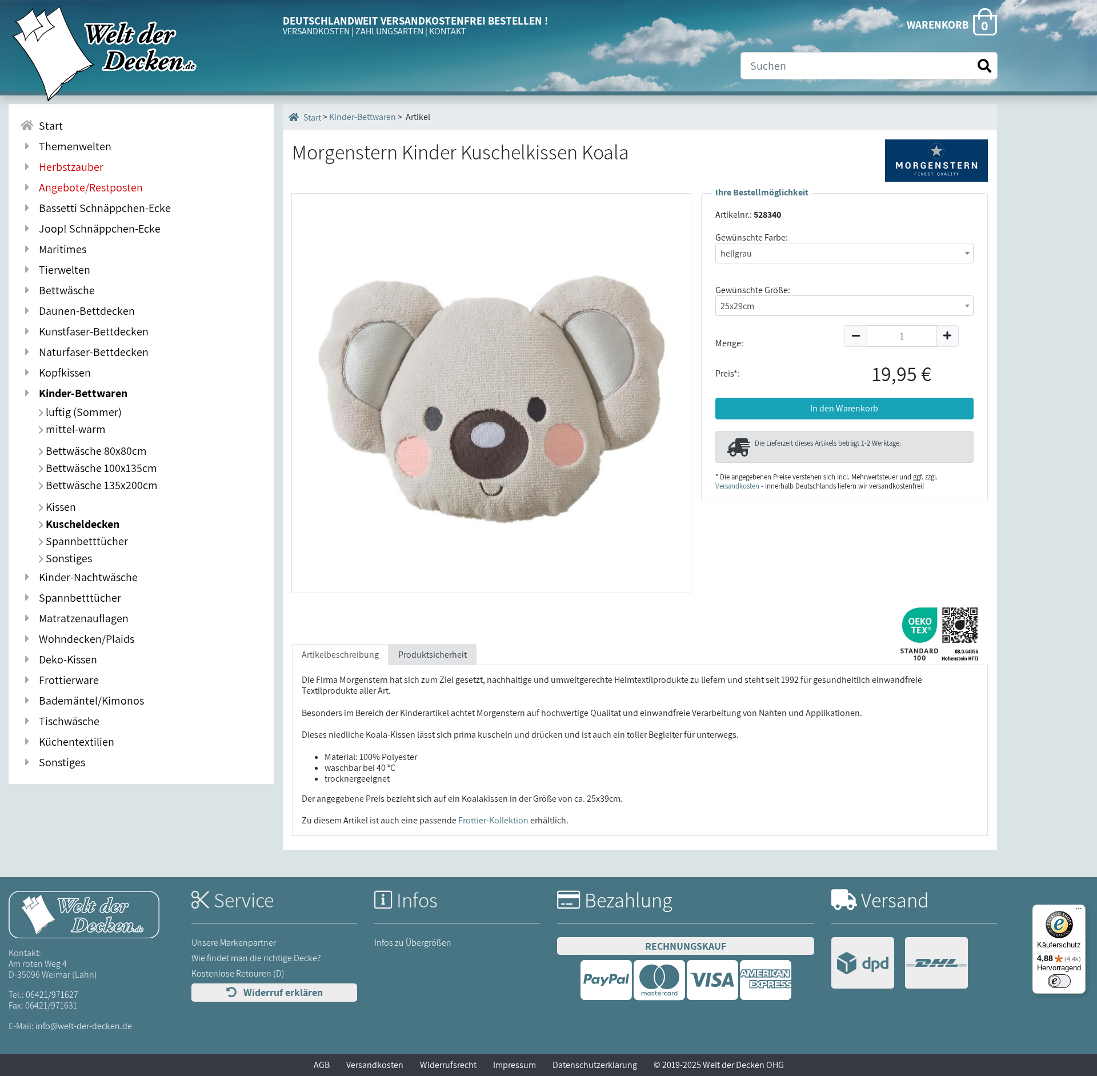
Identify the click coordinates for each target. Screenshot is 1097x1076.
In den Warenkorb (844, 408)
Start (48, 125)
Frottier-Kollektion (493, 820)
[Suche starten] (984, 66)
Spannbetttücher (85, 541)
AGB (322, 1065)
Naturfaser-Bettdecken (91, 352)
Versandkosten (737, 486)
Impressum (514, 1065)
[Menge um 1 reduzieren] (855, 336)
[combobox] (844, 253)
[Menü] (1079, 911)
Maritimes (60, 249)
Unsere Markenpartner (233, 943)
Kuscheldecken (81, 524)
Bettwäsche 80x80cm (95, 450)
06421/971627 (52, 995)
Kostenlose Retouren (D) (238, 973)
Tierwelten (62, 269)
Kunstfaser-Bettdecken (91, 331)
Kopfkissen (62, 372)
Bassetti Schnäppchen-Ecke (102, 208)
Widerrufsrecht (448, 1065)
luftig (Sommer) (82, 412)
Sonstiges (67, 558)
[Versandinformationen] (899, 964)
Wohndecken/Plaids (84, 638)
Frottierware (66, 680)
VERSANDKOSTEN (316, 31)
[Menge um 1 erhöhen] (947, 336)
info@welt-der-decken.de (83, 1026)
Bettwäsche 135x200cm (100, 485)
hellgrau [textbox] (736, 253)
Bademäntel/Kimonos (89, 700)
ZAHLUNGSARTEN (389, 31)
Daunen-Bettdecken (84, 310)
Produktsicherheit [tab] (432, 655)
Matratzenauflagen (81, 618)
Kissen (59, 506)
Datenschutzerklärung (594, 1065)
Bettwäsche (64, 290)
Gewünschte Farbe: (751, 237)
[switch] (1059, 981)
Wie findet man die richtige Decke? (256, 958)
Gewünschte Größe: (752, 290)
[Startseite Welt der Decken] (84, 913)
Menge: (729, 343)
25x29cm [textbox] (737, 306)
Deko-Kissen (65, 659)
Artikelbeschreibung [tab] (340, 655)
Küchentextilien (74, 741)
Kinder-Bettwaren (80, 393)
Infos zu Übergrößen (412, 943)
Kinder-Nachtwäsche (86, 577)
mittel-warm (74, 429)
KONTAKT (447, 31)
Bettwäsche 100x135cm (100, 468)
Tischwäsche (66, 721)
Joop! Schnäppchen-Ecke (97, 228)
